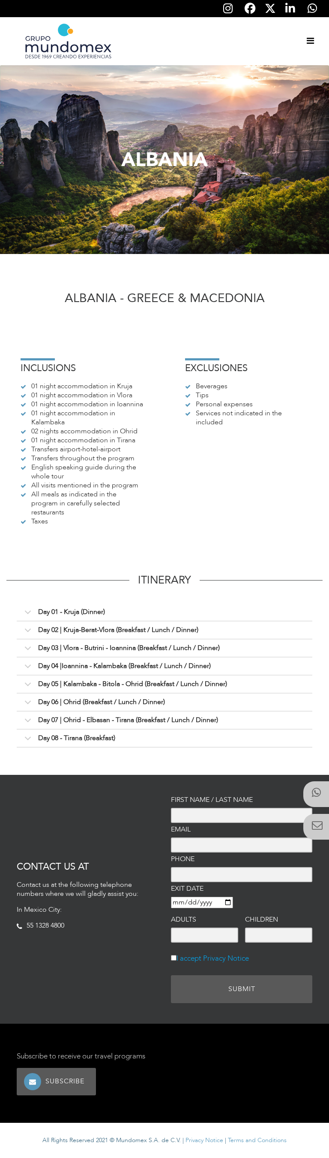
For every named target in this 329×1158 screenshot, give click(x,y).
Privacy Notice (204, 1140)
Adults (183, 919)
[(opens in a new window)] (316, 794)
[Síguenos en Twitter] (270, 9)
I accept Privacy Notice (212, 958)
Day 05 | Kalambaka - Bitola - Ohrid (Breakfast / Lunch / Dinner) (132, 684)
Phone (182, 859)
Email (181, 829)
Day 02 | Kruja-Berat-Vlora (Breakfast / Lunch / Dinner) (118, 630)
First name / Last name (212, 799)
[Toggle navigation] (310, 41)
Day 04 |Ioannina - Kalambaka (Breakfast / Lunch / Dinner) (124, 666)
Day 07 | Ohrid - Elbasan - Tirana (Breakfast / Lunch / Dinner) (128, 720)
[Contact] (316, 827)
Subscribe (66, 1081)
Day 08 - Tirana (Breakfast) (76, 738)
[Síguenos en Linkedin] (290, 8)
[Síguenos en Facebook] (250, 8)
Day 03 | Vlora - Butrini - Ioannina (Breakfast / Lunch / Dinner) (129, 648)
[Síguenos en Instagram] (227, 8)
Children (261, 919)
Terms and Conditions (257, 1140)
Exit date (187, 888)
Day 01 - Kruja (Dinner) (71, 612)
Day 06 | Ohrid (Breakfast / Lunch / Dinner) (101, 702)
